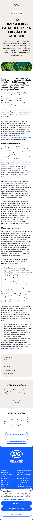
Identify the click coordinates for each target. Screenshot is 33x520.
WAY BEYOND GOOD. (15, 349)
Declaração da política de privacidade (24, 481)
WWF (21, 316)
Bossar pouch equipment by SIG (24, 471)
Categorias (4, 472)
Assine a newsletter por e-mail (16, 434)
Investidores (5, 478)
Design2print (5, 484)
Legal (19, 484)
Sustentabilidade (6, 474)
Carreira (4, 480)
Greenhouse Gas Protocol (9, 183)
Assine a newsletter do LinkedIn (16, 441)
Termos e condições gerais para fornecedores (24, 488)
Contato (16, 402)
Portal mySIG (5, 482)
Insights (3, 488)
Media (3, 486)
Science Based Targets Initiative (13, 93)
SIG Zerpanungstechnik (24, 475)
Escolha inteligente (23, 478)
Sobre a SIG (5, 476)
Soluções (4, 470)
